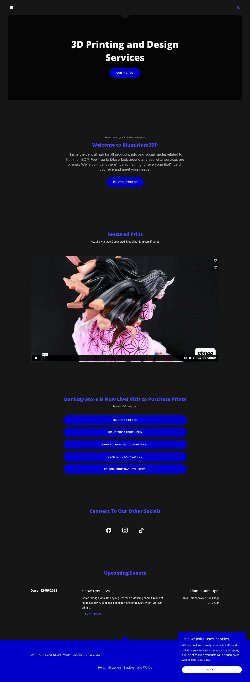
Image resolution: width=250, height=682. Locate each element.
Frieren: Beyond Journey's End (125, 444)
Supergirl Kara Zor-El (125, 456)
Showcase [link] (114, 667)
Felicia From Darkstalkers (125, 469)
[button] (11, 7)
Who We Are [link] (144, 667)
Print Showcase (125, 182)
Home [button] (101, 667)
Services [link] (129, 667)
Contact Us (125, 72)
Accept (212, 670)
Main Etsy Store (125, 420)
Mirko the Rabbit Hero (125, 432)
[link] (109, 531)
